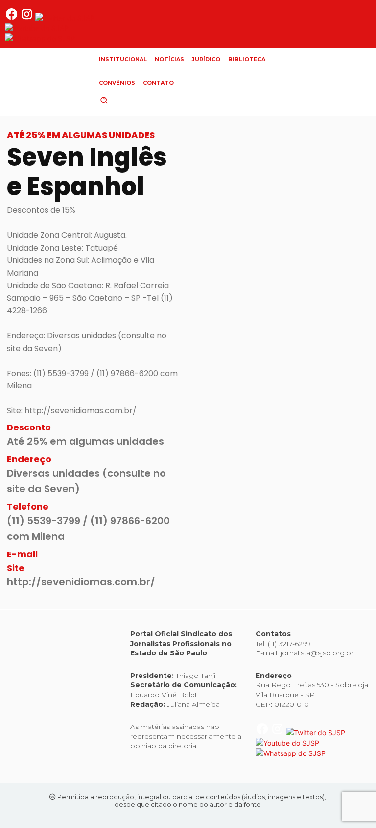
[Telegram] (281, 282)
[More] (349, 282)
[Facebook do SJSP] (12, 18)
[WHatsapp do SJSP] (40, 38)
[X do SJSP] (64, 18)
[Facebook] (214, 282)
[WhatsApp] (259, 282)
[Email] (326, 282)
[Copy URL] (304, 282)
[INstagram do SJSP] (27, 18)
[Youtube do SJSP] (37, 28)
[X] (236, 282)
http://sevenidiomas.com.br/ (81, 582)
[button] (120, 100)
